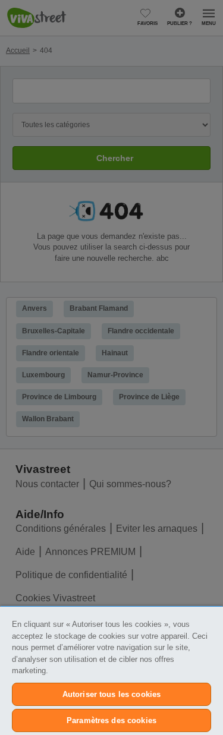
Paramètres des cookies (111, 720)
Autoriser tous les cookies (111, 694)
